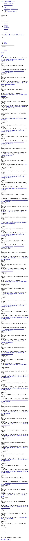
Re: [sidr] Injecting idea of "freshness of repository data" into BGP (12, 60)
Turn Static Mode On (12, 11)
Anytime (6, 23)
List (1, 56)
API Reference (14, 9)
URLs (8, 539)
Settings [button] (5, 10)
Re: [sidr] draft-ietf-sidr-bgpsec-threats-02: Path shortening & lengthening (14, 83)
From (2, 53)
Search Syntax (7, 9)
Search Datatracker (8, 5)
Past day (6, 25)
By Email (14, 34)
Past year (6, 29)
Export (5, 50)
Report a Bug (8, 34)
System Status (20, 34)
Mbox (2, 539)
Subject (2, 52)
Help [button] (5, 7)
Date (5, 42)
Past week (6, 26)
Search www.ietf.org (8, 3)
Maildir (5, 539)
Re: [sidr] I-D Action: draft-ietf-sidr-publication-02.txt (14, 211)
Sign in (5, 13)
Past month (6, 27)
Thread (5, 43)
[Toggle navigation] (14, 1)
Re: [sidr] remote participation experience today (14, 165)
